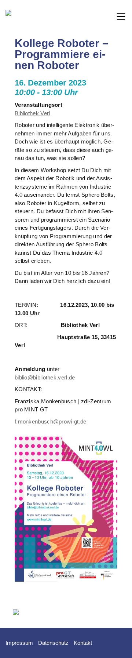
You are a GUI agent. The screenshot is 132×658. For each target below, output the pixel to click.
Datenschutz (53, 643)
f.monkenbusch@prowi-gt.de (51, 421)
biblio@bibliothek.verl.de (45, 377)
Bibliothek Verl (32, 113)
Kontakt (83, 643)
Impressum (19, 643)
